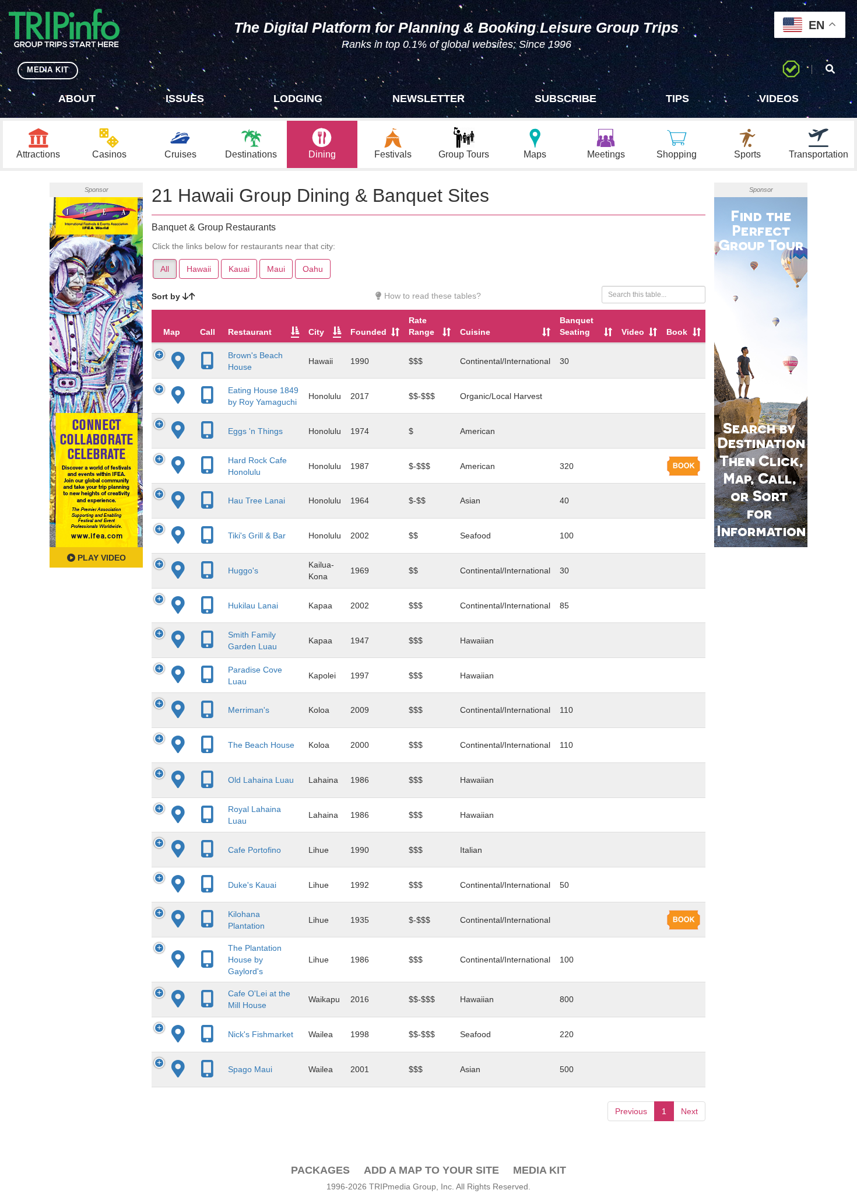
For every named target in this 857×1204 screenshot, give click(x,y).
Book (676, 332)
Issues (185, 98)
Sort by (167, 296)
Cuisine (475, 332)
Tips (677, 98)
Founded (368, 332)
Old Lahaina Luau (261, 780)
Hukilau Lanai (253, 605)
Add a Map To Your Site (431, 1170)
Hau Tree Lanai (256, 500)
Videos (779, 98)
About (77, 98)
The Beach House (261, 745)
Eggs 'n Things (255, 431)
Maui (276, 269)
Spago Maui (250, 1069)
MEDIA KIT (48, 69)
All (164, 269)
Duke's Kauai (252, 885)
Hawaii (199, 269)
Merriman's (248, 710)
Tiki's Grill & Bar (257, 535)
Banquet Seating (576, 326)
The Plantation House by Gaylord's (255, 959)
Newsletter (428, 98)
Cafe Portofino (254, 850)
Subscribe (565, 98)
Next (689, 1111)
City (316, 332)
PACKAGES (320, 1170)
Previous (631, 1111)
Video (632, 332)
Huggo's (243, 570)
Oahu (313, 269)
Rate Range (421, 326)
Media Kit (539, 1170)
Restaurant (250, 332)
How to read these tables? (431, 295)
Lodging (297, 98)
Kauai (239, 269)
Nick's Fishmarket (260, 1034)
